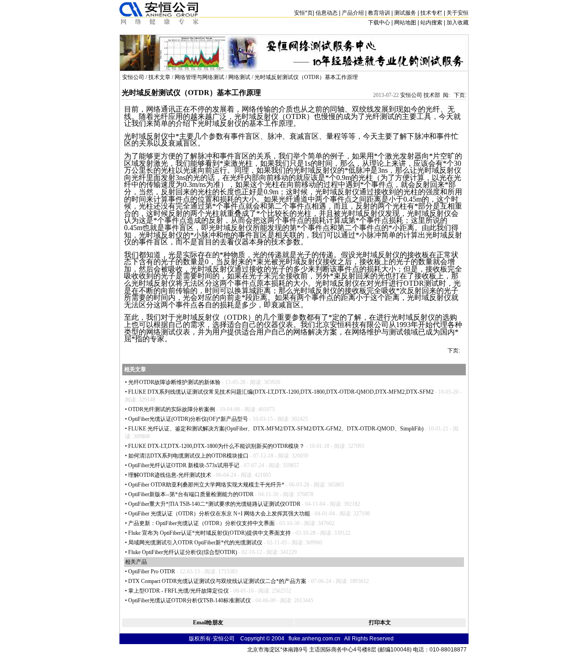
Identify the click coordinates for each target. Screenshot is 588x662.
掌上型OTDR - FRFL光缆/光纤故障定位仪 (178, 591)
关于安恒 (458, 13)
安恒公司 (133, 77)
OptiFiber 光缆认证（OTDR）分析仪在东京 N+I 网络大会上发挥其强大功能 (219, 513)
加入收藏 (458, 22)
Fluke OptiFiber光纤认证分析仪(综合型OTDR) (182, 552)
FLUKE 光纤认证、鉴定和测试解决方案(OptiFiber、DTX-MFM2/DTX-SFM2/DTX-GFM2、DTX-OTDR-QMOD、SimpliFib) (276, 428)
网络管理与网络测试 (199, 77)
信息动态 (327, 13)
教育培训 (379, 13)
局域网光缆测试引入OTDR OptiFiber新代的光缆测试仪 (195, 542)
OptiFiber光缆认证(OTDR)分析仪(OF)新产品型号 (188, 419)
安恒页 (303, 13)
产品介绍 (353, 13)
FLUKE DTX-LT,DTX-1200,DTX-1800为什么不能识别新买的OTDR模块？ (216, 446)
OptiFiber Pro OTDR (151, 571)
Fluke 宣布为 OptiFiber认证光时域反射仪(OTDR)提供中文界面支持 (209, 533)
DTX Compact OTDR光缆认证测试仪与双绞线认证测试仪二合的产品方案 (217, 581)
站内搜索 (431, 22)
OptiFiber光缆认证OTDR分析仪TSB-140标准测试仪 (189, 600)
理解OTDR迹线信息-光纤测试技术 (169, 475)
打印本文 (380, 622)
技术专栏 (431, 13)
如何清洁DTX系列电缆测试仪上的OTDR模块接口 (188, 456)
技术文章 (159, 77)
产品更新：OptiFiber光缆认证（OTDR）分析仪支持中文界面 (201, 523)
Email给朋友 (208, 622)
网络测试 (239, 77)
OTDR (296, 116)
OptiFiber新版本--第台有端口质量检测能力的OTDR (191, 494)
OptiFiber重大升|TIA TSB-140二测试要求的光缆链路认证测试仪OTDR (214, 504)
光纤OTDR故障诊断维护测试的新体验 (174, 382)
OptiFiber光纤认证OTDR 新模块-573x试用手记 (183, 465)
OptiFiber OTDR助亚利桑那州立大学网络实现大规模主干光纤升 (206, 484)
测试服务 (405, 13)
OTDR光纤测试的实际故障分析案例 (171, 409)
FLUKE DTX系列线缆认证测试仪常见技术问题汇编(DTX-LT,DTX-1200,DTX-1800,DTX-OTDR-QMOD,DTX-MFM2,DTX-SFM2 (281, 392)
